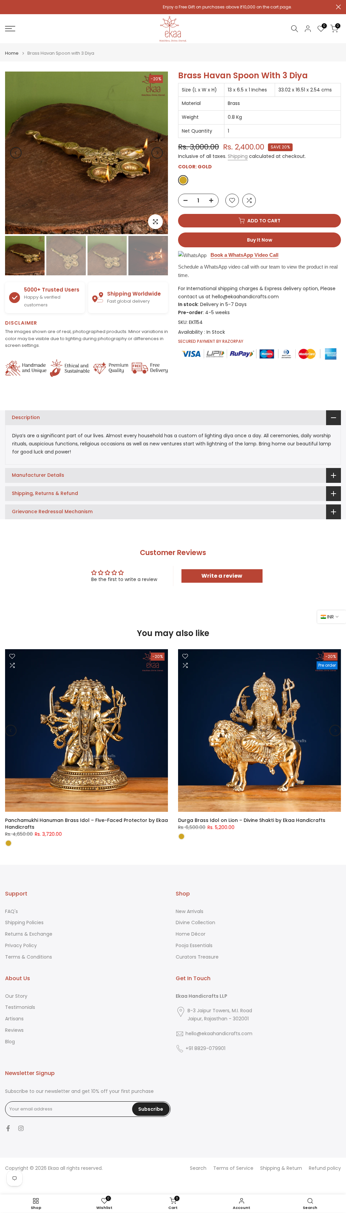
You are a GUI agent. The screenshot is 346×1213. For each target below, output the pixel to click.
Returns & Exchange (28, 934)
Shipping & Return (281, 1168)
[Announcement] (173, 7)
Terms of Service (233, 1168)
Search (198, 1168)
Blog (10, 1042)
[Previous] (16, 153)
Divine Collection (195, 922)
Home (12, 53)
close (7, 6)
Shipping (238, 156)
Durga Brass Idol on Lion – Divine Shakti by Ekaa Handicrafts (251, 820)
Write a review (221, 576)
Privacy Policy (21, 945)
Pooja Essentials (194, 945)
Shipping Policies (24, 922)
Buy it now (259, 240)
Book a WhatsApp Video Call (244, 255)
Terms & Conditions (28, 957)
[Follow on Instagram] (21, 1128)
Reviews (14, 1030)
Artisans (14, 1019)
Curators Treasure (197, 957)
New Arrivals (189, 911)
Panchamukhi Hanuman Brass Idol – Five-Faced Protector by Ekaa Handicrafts (86, 823)
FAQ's (11, 911)
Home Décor (190, 934)
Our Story (16, 996)
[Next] (157, 153)
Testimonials (20, 1007)
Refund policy (325, 1168)
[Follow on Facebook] (8, 1128)
